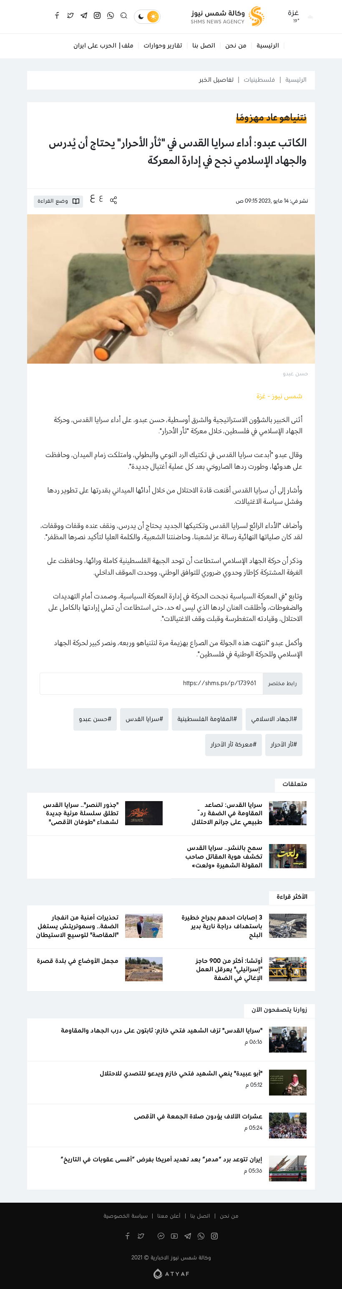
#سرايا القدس (144, 719)
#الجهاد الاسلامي (274, 719)
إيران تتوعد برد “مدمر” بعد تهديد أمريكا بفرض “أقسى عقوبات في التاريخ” (161, 1159)
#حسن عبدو (95, 719)
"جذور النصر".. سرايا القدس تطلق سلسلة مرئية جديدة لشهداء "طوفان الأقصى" (80, 814)
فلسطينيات (259, 80)
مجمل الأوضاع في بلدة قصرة (77, 961)
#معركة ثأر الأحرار (233, 744)
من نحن (235, 46)
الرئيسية (267, 46)
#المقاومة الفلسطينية (207, 719)
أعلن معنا (169, 1216)
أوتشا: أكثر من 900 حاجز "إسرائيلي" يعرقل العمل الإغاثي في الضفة (229, 970)
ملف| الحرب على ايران (103, 46)
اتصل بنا (203, 46)
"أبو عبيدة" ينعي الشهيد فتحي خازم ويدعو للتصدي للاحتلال (181, 1073)
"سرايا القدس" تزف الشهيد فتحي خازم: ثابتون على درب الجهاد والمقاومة (161, 1031)
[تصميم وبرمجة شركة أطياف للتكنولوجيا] (171, 1273)
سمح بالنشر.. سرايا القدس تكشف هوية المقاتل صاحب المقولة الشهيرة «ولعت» (223, 857)
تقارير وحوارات (162, 46)
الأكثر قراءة (292, 897)
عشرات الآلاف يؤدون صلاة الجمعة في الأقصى (198, 1116)
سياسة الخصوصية (125, 1216)
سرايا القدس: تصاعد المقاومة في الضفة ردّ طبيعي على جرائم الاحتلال (226, 814)
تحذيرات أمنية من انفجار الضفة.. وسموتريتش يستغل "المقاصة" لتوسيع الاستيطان (77, 927)
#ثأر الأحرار (284, 744)
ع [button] (101, 197)
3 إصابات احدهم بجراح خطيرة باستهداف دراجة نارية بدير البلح (221, 927)
